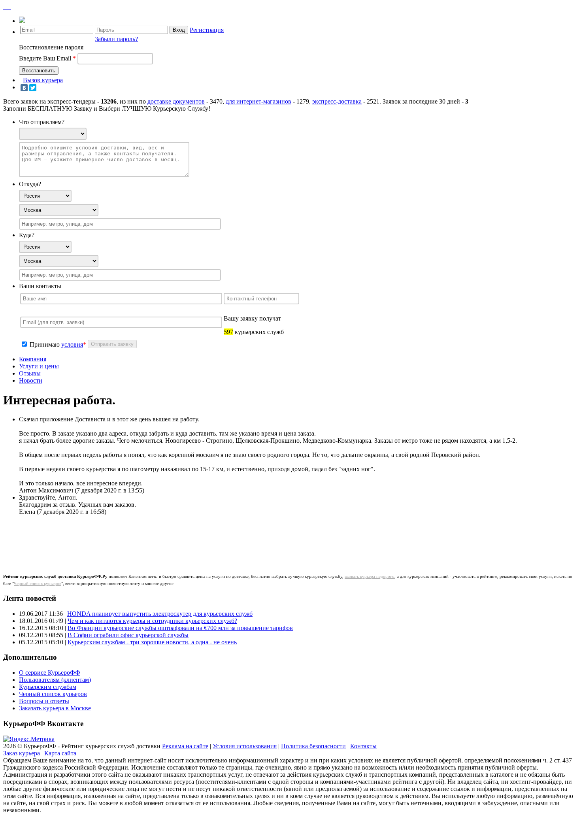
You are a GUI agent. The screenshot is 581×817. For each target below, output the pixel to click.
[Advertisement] (159, 539)
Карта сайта (60, 753)
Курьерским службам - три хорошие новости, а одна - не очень (152, 642)
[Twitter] (32, 87)
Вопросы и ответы (44, 701)
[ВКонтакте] (24, 87)
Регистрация (207, 29)
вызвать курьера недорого (369, 576)
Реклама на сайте (185, 746)
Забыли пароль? (116, 39)
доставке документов (176, 101)
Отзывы (30, 373)
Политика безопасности (313, 746)
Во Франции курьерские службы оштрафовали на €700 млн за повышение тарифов (180, 628)
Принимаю (45, 344)
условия (72, 344)
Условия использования (245, 746)
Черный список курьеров (37, 583)
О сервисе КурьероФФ (49, 672)
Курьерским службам (47, 686)
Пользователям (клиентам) (55, 679)
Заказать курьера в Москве (55, 708)
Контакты (363, 746)
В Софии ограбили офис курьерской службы (128, 635)
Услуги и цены (39, 366)
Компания (32, 359)
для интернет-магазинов (258, 101)
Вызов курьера (43, 80)
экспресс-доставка (337, 101)
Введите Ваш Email (47, 58)
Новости (30, 380)
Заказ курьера (21, 753)
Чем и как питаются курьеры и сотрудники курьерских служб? (152, 620)
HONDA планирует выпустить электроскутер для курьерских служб (160, 613)
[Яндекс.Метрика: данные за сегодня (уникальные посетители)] (29, 739)
